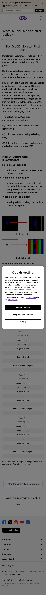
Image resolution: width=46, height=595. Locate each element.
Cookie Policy (31, 297)
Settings (23, 322)
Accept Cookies (23, 307)
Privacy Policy (13, 300)
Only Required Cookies (23, 314)
